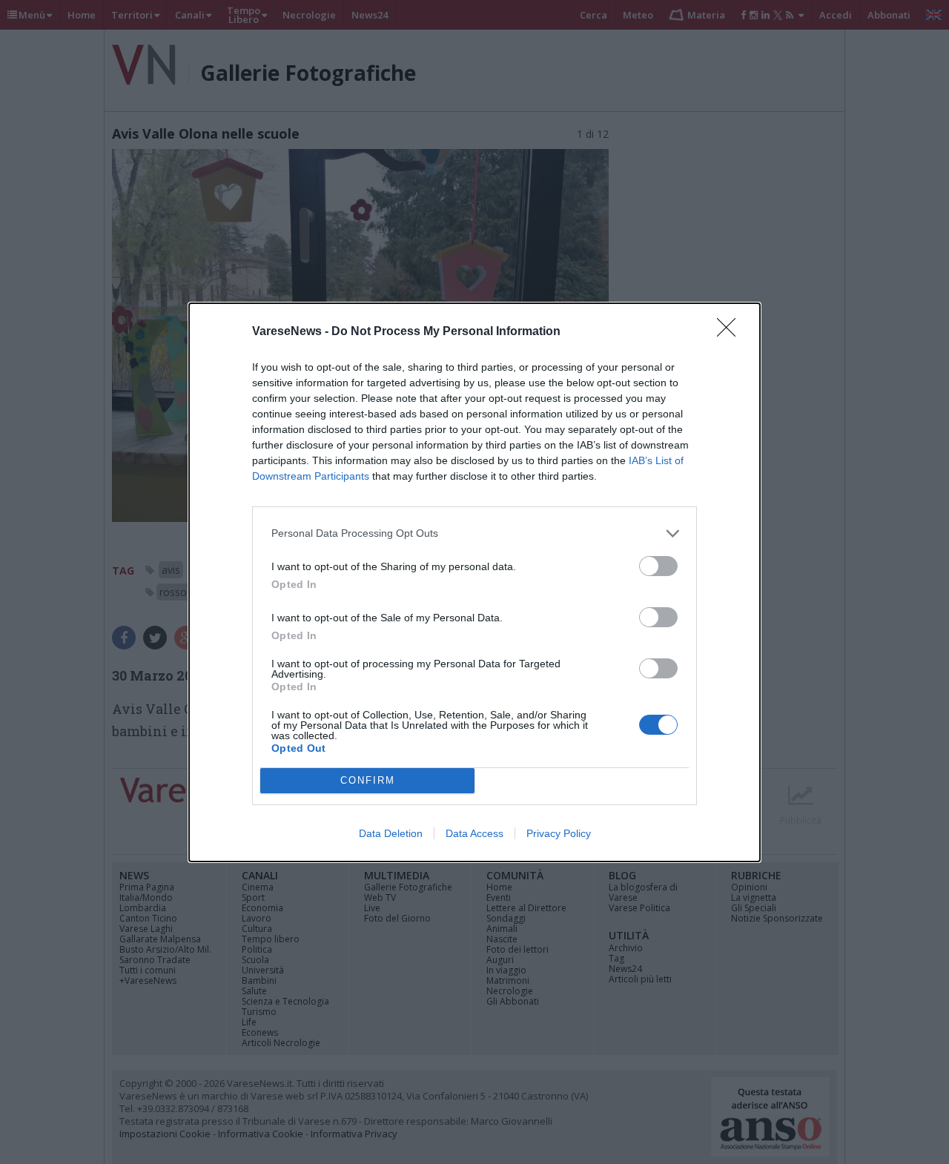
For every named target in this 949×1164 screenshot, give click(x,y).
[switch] (658, 566)
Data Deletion (391, 833)
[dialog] (474, 582)
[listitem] (474, 533)
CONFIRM (367, 780)
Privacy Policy (558, 833)
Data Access (474, 833)
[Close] (731, 332)
